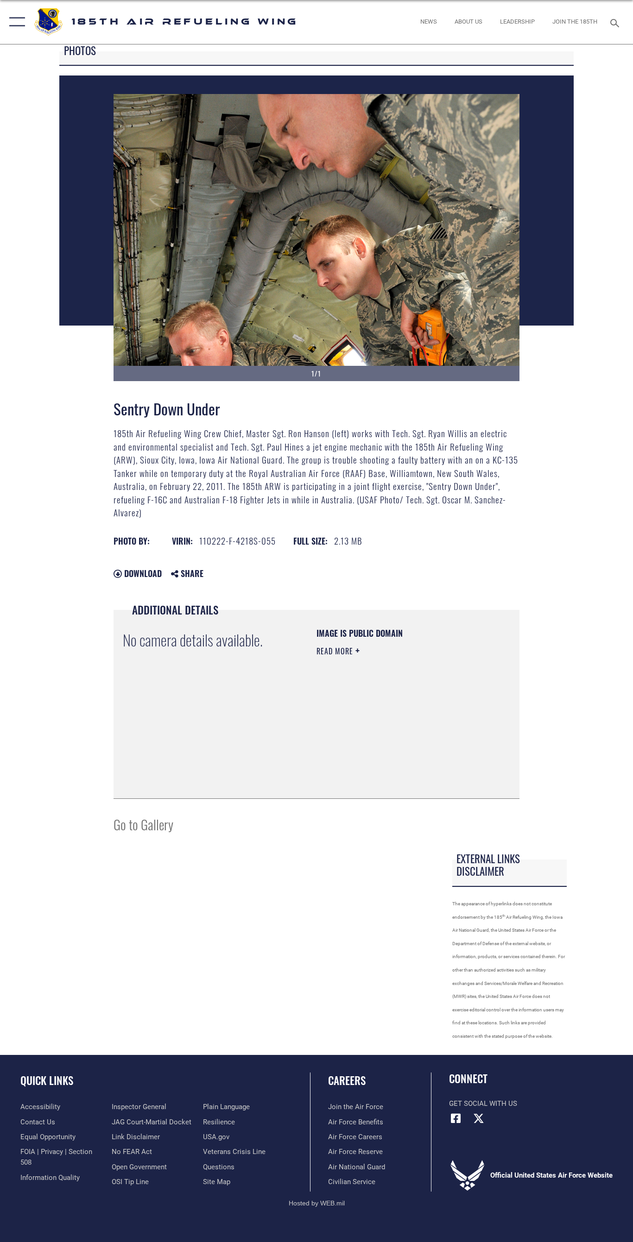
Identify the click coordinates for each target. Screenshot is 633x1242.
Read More (335, 651)
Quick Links (46, 1080)
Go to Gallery (143, 824)
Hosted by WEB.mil (317, 1203)
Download (142, 573)
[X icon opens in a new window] (479, 1118)
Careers (347, 1080)
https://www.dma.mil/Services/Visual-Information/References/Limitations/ (372, 742)
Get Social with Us (483, 1103)
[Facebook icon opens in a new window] (456, 1118)
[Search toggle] (616, 22)
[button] (15, 22)
